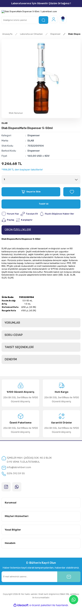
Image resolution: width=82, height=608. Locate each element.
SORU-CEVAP (14, 335)
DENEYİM (11, 359)
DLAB (4, 123)
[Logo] (29, 11)
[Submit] (68, 576)
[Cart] (63, 19)
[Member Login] (53, 19)
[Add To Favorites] (71, 191)
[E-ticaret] (40, 605)
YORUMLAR (12, 322)
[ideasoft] (21, 605)
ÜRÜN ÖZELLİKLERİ (18, 229)
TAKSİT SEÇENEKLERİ (19, 347)
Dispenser (33, 135)
